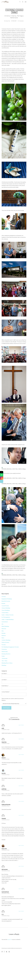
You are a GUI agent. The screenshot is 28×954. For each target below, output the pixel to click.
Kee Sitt (4, 773)
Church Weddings (10, 9)
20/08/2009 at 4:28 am (5, 805)
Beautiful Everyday (6, 601)
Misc (3, 631)
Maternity (4, 628)
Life (2, 624)
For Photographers (6, 617)
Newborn (4, 635)
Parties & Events (5, 642)
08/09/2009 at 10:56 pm (6, 870)
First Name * (4, 673)
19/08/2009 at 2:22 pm (5, 743)
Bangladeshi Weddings (7, 598)
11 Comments (21, 20)
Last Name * (4, 679)
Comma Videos (5, 612)
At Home (4, 596)
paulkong (4, 789)
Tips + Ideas (4, 660)
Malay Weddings (5, 626)
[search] (20, 2)
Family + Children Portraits (7, 614)
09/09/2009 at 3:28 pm (5, 893)
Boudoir (3, 603)
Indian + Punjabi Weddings (8, 619)
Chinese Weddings (6, 608)
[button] (25, 1)
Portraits (4, 644)
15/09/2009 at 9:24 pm (5, 915)
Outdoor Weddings (6, 640)
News (3, 637)
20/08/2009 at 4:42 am (5, 819)
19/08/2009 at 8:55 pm (5, 790)
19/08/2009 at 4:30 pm (5, 759)
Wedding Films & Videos (7, 663)
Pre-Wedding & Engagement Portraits (10, 647)
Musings (3, 633)
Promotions (4, 649)
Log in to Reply (21, 738)
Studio (3, 656)
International (19, 9)
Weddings (14, 12)
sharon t (4, 757)
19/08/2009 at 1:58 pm (5, 729)
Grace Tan (8, 20)
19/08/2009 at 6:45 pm (5, 774)
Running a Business (6, 653)
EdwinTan (4, 742)
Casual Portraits (5, 605)
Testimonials (4, 658)
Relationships (5, 651)
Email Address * (5, 685)
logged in (9, 939)
